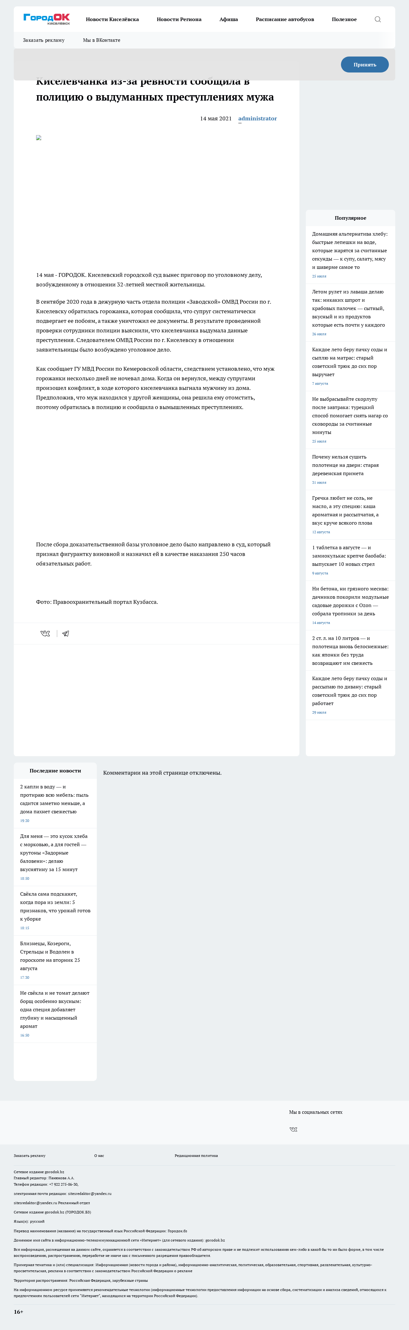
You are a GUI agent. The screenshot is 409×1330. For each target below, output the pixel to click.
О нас (99, 1155)
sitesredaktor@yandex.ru (90, 1193)
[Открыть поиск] (377, 19)
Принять (365, 64)
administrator (257, 118)
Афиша (229, 19)
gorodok (52, 1171)
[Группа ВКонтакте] (293, 1129)
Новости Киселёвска (112, 19)
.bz (61, 1171)
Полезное (344, 19)
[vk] (45, 633)
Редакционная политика (196, 1155)
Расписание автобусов (285, 19)
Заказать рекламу (44, 40)
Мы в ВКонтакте (101, 40)
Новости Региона (179, 19)
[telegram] (67, 633)
